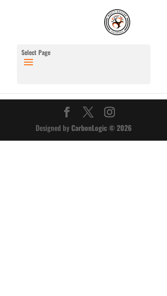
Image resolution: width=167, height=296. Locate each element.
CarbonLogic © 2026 (101, 127)
